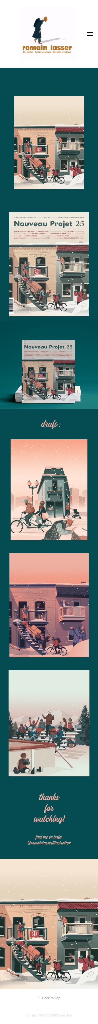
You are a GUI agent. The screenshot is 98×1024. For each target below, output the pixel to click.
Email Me (65, 1015)
